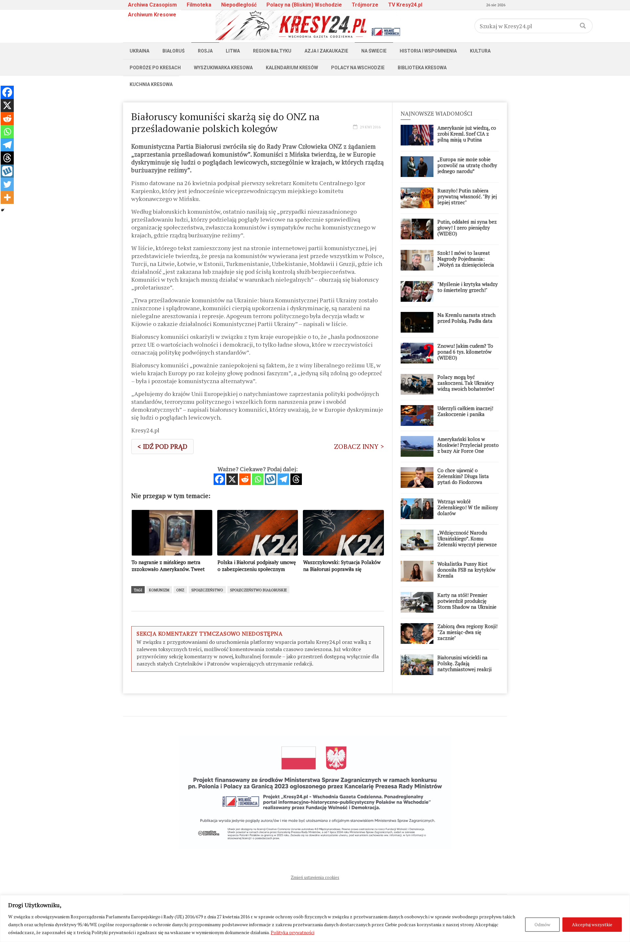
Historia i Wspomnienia (428, 51)
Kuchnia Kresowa (151, 84)
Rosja (205, 51)
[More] (7, 197)
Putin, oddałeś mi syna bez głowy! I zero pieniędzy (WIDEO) (467, 227)
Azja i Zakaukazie (326, 51)
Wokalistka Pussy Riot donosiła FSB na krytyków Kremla (466, 570)
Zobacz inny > (359, 446)
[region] (315, 918)
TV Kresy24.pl (405, 5)
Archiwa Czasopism (152, 5)
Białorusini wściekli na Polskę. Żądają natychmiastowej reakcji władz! (464, 666)
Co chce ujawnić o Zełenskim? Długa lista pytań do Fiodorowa (463, 476)
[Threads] (296, 479)
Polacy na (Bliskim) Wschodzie (304, 5)
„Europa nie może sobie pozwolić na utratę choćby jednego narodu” (467, 165)
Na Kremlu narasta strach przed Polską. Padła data (466, 318)
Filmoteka (199, 5)
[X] (232, 479)
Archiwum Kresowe (152, 14)
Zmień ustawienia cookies (315, 877)
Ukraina (139, 51)
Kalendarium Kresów (292, 67)
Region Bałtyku (272, 51)
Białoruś (173, 51)
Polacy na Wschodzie (358, 67)
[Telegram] (283, 479)
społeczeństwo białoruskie (258, 590)
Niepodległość (239, 5)
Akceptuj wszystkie (592, 924)
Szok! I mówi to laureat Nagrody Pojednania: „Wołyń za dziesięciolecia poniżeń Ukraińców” (465, 262)
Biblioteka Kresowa (422, 67)
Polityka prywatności (292, 932)
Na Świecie (374, 51)
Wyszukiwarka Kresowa (223, 67)
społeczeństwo (207, 590)
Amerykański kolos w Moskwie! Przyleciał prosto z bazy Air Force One (468, 445)
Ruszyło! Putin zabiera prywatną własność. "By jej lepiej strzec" (467, 196)
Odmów (542, 924)
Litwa (233, 51)
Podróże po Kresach (155, 67)
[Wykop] (270, 479)
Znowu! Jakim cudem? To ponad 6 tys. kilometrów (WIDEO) (465, 352)
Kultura (480, 51)
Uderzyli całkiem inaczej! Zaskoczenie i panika (465, 411)
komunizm (159, 590)
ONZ (180, 590)
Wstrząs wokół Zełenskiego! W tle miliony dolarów (467, 507)
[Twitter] (7, 184)
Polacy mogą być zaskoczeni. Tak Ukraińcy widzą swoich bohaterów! (465, 383)
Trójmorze (365, 5)
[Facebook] (219, 479)
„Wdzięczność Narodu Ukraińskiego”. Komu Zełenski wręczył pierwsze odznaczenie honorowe (467, 541)
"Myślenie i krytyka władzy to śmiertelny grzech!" (467, 287)
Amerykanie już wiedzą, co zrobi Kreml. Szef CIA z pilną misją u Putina (466, 133)
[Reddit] (245, 479)
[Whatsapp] (257, 479)
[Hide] (2, 210)
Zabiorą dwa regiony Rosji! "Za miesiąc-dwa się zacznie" (467, 632)
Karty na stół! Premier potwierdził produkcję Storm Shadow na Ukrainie (466, 601)
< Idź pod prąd (162, 446)
